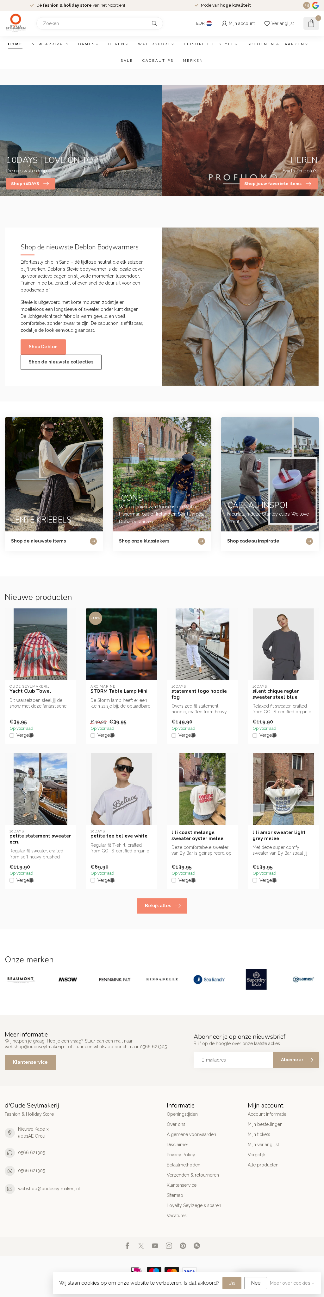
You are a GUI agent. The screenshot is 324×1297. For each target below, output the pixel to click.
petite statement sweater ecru (40, 839)
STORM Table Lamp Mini (118, 691)
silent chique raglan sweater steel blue (276, 694)
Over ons (176, 1124)
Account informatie (267, 1114)
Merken (193, 61)
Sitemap (175, 1195)
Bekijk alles (158, 905)
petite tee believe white (118, 836)
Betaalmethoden (183, 1164)
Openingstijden (182, 1114)
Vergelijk (25, 735)
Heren (116, 44)
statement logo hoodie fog (199, 694)
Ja (232, 1283)
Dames (86, 44)
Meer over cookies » (292, 1283)
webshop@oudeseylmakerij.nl (49, 1188)
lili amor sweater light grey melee (279, 835)
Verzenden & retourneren (193, 1175)
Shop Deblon (43, 346)
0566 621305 (31, 1152)
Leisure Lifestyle (209, 44)
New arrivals (50, 44)
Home (15, 44)
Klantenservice (30, 1062)
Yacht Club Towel (30, 691)
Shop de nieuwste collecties (61, 361)
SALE (127, 61)
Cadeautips (158, 61)
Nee (255, 1283)
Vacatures (177, 1215)
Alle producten (263, 1164)
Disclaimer (177, 1144)
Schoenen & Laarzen (276, 44)
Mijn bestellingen (265, 1124)
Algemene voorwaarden (191, 1134)
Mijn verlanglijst (263, 1144)
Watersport (154, 44)
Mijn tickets (259, 1134)
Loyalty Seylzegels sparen (194, 1205)
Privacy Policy (181, 1154)
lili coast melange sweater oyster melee (197, 835)
